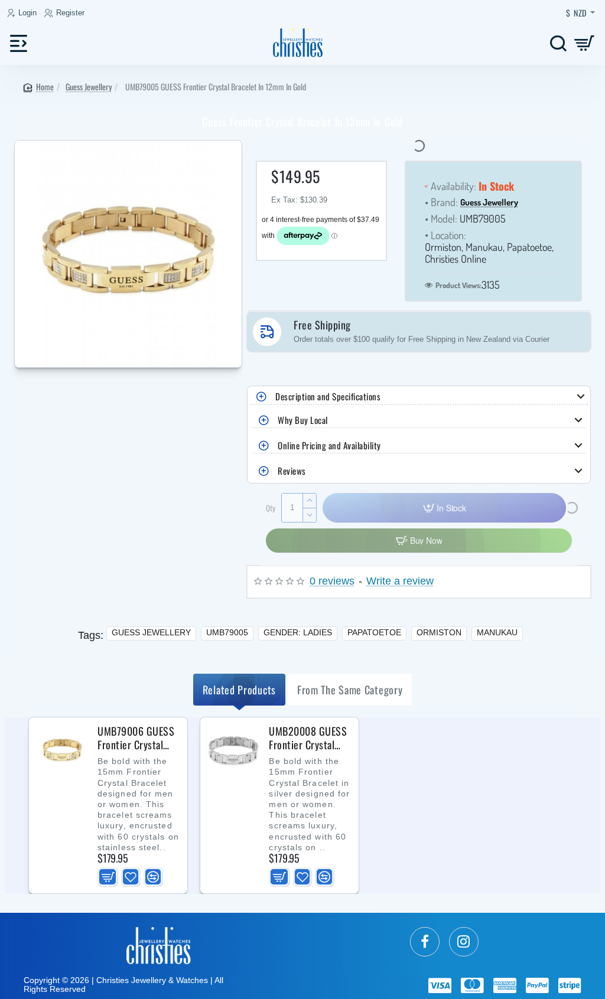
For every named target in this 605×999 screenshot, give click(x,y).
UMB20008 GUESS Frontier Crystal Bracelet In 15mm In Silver (308, 738)
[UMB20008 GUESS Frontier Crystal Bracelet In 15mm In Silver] (233, 750)
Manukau (497, 632)
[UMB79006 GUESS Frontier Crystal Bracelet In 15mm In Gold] (62, 750)
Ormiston (439, 632)
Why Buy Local (303, 419)
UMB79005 (227, 632)
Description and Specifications (327, 396)
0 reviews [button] (332, 581)
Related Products (239, 689)
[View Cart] (584, 43)
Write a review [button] (400, 581)
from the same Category (349, 689)
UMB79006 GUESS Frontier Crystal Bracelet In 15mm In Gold (135, 738)
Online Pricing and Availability (329, 445)
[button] (107, 876)
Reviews (292, 470)
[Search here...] (558, 43)
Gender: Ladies (298, 632)
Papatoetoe (374, 632)
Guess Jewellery (89, 86)
